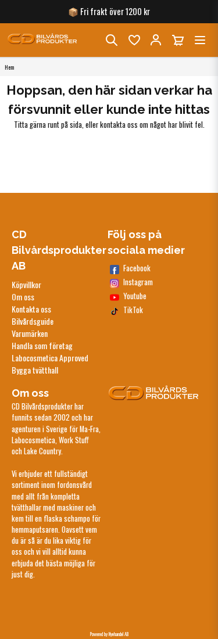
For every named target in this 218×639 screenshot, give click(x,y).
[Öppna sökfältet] (112, 40)
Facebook (137, 268)
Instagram (138, 282)
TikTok (133, 309)
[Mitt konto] (156, 40)
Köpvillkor (26, 284)
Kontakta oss (31, 309)
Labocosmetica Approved (50, 357)
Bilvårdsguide (32, 321)
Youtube (134, 295)
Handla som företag (42, 345)
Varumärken (30, 333)
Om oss (23, 296)
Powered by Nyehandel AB (109, 633)
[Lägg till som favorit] (134, 40)
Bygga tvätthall (35, 370)
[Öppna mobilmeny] (200, 40)
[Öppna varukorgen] (178, 40)
